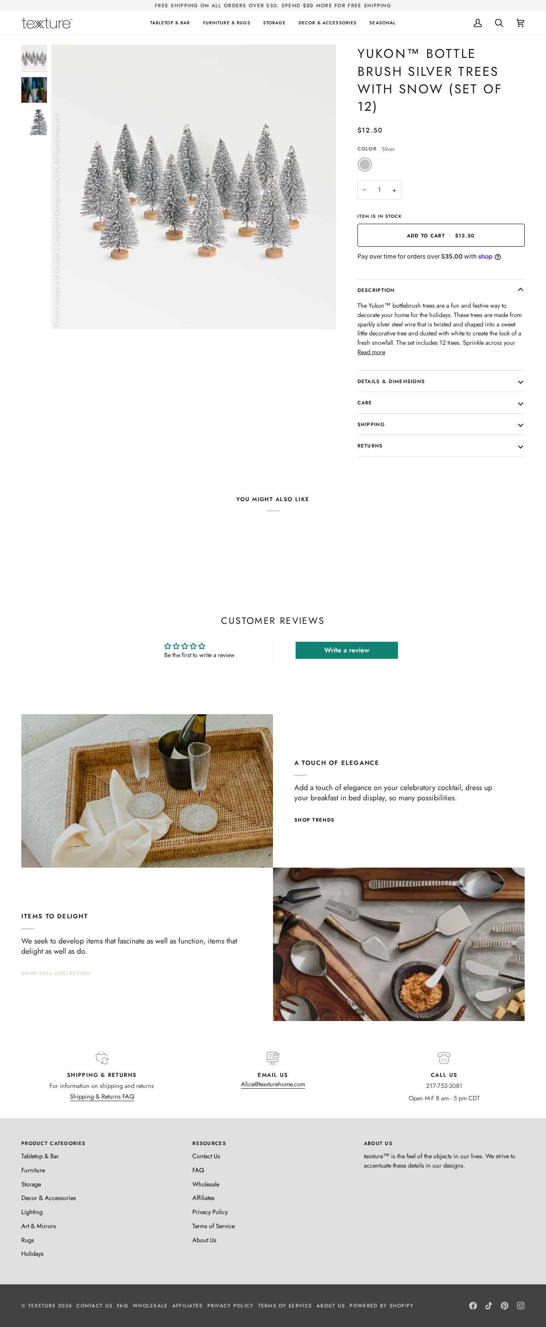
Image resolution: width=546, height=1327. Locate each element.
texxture (42, 1305)
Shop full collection (56, 973)
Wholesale (205, 1184)
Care (364, 402)
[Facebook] (473, 1306)
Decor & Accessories (48, 1197)
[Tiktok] (488, 1306)
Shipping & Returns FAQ (102, 1096)
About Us (204, 1239)
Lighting (32, 1211)
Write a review (346, 650)
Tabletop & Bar (40, 1155)
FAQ (198, 1169)
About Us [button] (378, 1143)
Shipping (371, 424)
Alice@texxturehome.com (273, 1083)
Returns (370, 445)
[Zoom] (67, 313)
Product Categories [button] (53, 1143)
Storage (31, 1184)
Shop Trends (314, 819)
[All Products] (399, 944)
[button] (170, 23)
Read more (371, 351)
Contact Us (206, 1155)
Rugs (27, 1239)
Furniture (33, 1169)
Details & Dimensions (391, 381)
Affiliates (203, 1197)
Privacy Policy (210, 1211)
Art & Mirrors (38, 1225)
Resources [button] (209, 1143)
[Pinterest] (504, 1306)
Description (376, 290)
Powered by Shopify (381, 1305)
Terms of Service (213, 1225)
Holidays (32, 1253)
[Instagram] (521, 1306)
